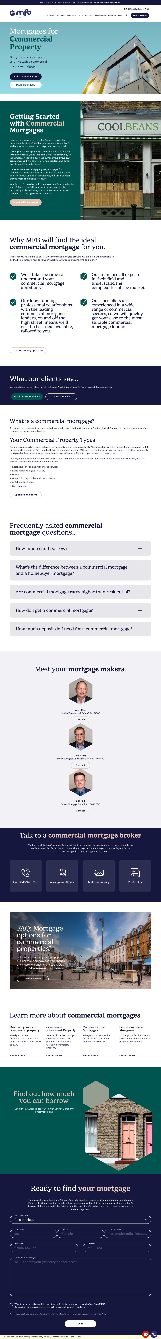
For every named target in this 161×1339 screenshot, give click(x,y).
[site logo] (20, 13)
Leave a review (61, 396)
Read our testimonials (27, 396)
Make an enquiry (25, 84)
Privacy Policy (101, 1314)
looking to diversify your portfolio (44, 184)
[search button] (126, 15)
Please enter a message (25, 1257)
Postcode (92, 1243)
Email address (115, 1229)
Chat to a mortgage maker (28, 350)
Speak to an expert (26, 494)
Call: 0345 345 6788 (136, 9)
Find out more (33, 978)
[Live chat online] (145, 1334)
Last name (67, 1229)
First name (19, 1229)
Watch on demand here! (112, 2)
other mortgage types (34, 169)
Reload (78, 1337)
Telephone (19, 1243)
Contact (80, 719)
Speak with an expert (25, 202)
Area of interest (22, 1215)
